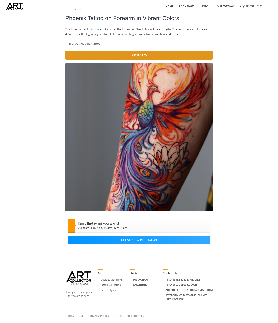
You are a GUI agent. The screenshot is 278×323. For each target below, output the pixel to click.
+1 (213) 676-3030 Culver (181, 285)
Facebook (140, 285)
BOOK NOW (139, 55)
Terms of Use (74, 316)
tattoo (95, 29)
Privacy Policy (99, 316)
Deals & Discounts (111, 279)
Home (169, 6)
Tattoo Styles (108, 290)
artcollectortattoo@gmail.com (189, 290)
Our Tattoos (226, 6)
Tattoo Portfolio (78, 9)
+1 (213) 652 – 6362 (251, 6)
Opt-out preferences (129, 316)
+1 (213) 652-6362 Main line (183, 279)
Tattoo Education (110, 285)
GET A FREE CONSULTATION (139, 240)
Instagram (140, 279)
